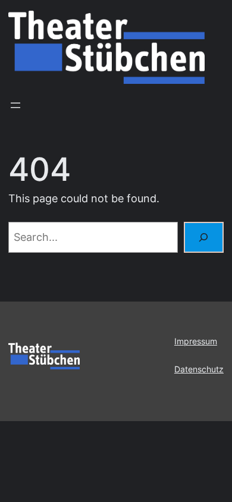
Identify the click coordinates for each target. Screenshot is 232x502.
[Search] (204, 237)
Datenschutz (199, 369)
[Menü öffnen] (15, 105)
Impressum (195, 341)
